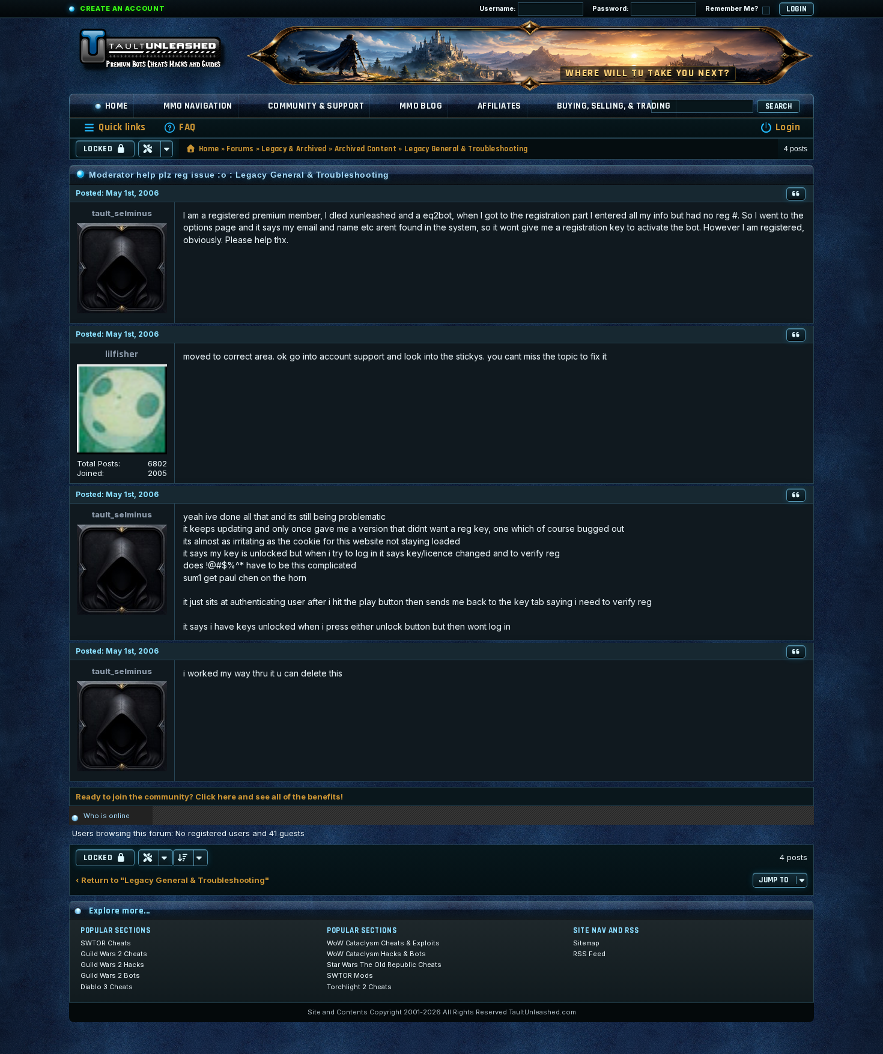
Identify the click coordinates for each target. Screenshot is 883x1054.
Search (778, 106)
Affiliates (499, 106)
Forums (239, 149)
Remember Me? (732, 8)
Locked (97, 148)
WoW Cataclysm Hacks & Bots (376, 954)
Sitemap (586, 943)
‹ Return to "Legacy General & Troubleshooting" (172, 880)
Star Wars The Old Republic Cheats (384, 964)
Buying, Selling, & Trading (614, 106)
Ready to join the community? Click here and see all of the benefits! (209, 796)
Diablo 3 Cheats (106, 987)
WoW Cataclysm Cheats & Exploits (383, 943)
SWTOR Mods (350, 975)
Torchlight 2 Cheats (359, 987)
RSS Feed (589, 954)
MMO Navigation (197, 106)
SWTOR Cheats (105, 943)
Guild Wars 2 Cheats (113, 954)
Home (116, 106)
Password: (611, 8)
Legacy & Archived (294, 149)
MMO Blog (420, 106)
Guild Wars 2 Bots (110, 975)
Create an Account (122, 8)
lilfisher (121, 354)
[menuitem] (179, 127)
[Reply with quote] (796, 193)
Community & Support (316, 106)
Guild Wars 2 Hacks (112, 964)
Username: (498, 8)
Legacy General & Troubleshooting (465, 149)
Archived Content (365, 149)
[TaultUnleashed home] (159, 52)
